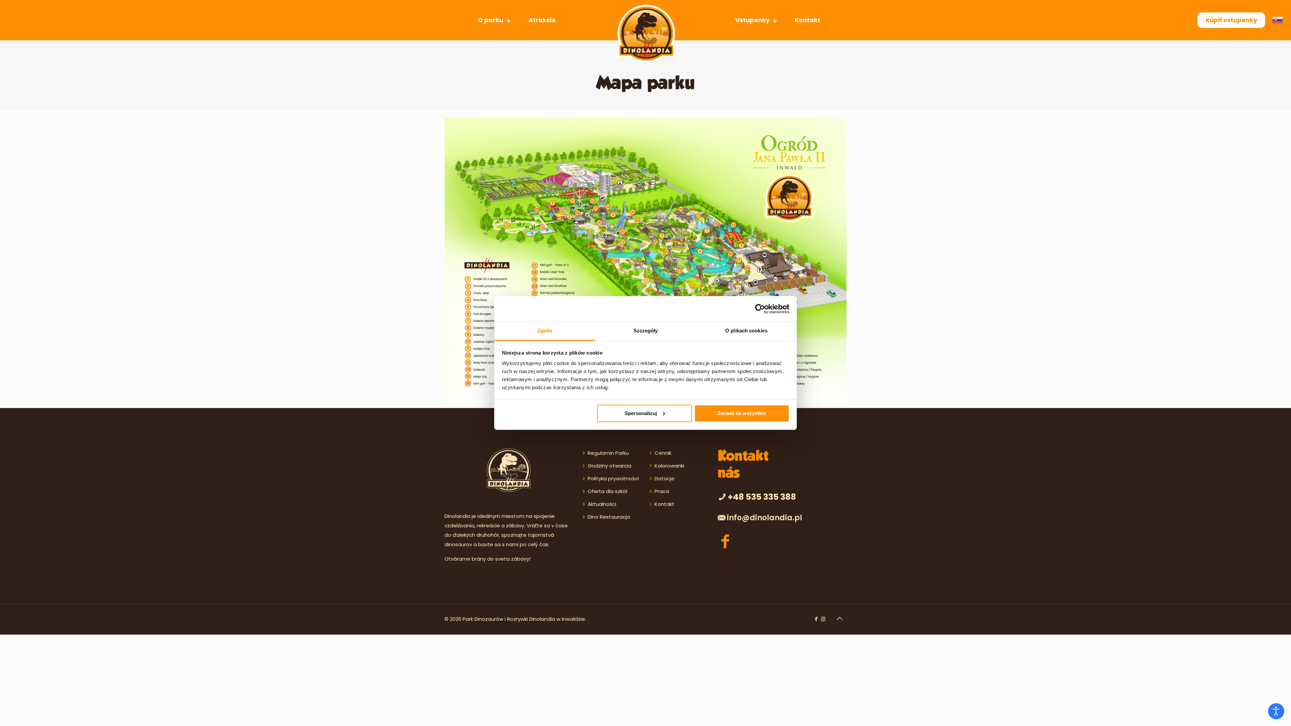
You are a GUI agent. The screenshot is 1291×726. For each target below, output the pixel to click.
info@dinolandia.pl (764, 518)
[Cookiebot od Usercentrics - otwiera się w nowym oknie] (760, 309)
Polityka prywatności (613, 478)
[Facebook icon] (816, 618)
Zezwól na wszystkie (741, 413)
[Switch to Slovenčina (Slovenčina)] (1279, 20)
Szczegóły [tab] (645, 330)
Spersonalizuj (641, 413)
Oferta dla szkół (607, 491)
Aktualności (602, 504)
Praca (662, 491)
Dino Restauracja (609, 516)
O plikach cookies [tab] (746, 330)
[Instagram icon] (823, 618)
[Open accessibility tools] (1276, 711)
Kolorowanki (669, 465)
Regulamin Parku (608, 452)
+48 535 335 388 (762, 497)
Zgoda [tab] (544, 330)
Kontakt (664, 504)
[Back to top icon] (839, 618)
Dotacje (664, 478)
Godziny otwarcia (609, 465)
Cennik (663, 452)
